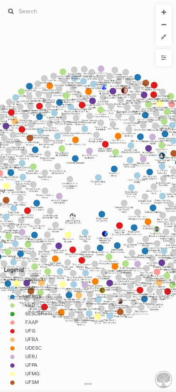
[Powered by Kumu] (163, 379)
